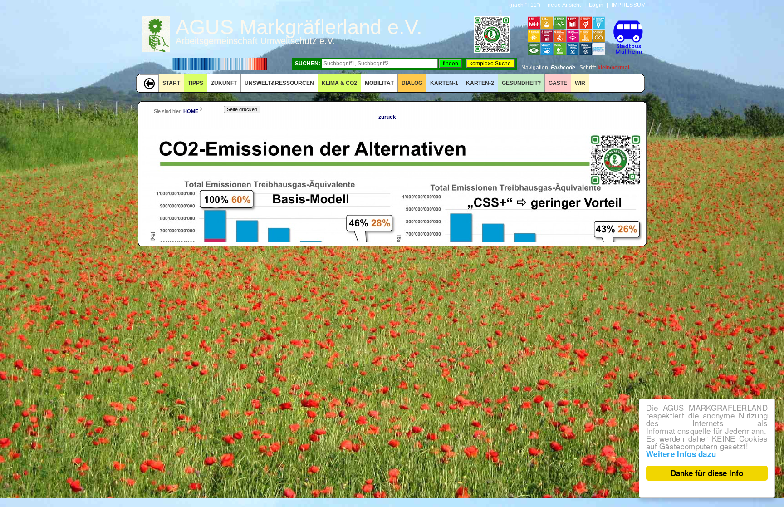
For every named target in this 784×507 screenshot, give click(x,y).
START (171, 83)
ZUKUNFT (224, 83)
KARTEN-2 (480, 83)
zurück (387, 117)
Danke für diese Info (707, 473)
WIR (580, 83)
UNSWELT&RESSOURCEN (279, 83)
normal (620, 67)
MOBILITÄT (379, 83)
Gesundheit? (521, 83)
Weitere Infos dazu (681, 453)
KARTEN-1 (444, 83)
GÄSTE (558, 83)
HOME (190, 111)
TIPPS (195, 83)
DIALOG (412, 83)
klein (604, 67)
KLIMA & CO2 (339, 83)
